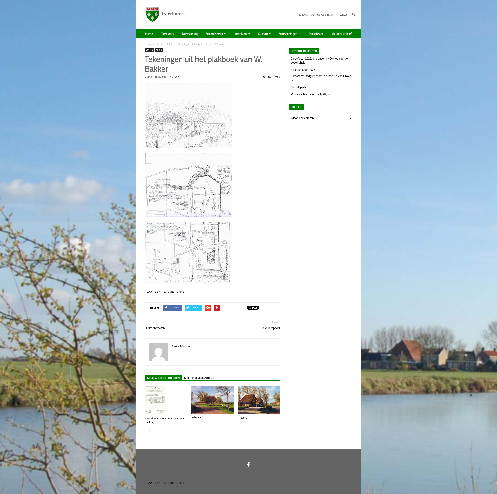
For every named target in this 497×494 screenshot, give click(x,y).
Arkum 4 (196, 417)
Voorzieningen (288, 33)
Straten (159, 44)
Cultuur (263, 33)
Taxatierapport (271, 328)
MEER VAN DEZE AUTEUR (199, 378)
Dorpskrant (316, 33)
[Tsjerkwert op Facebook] (248, 464)
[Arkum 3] (259, 400)
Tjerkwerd (167, 33)
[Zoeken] (353, 14)
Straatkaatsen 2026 (303, 69)
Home (149, 33)
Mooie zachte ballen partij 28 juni (311, 94)
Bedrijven (240, 33)
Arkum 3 (242, 417)
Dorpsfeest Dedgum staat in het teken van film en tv (321, 78)
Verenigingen (214, 33)
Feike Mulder (158, 76)
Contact (343, 15)
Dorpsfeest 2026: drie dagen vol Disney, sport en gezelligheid (320, 60)
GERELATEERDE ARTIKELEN (163, 378)
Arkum (170, 44)
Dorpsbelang (190, 33)
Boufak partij (298, 87)
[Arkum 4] (212, 400)
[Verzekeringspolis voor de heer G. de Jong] (166, 400)
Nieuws (303, 15)
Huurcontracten (155, 328)
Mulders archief (341, 33)
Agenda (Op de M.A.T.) (323, 15)
